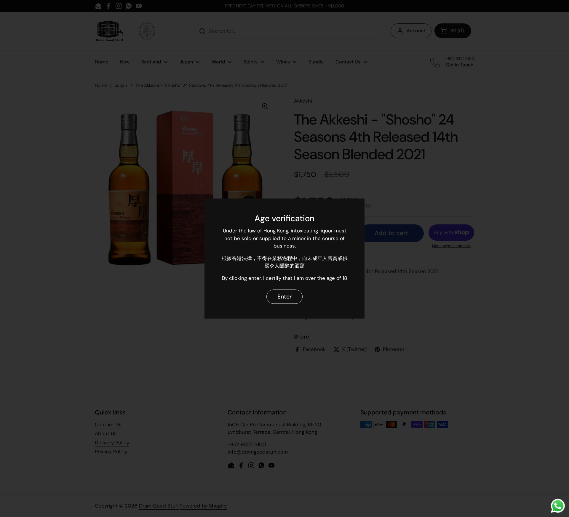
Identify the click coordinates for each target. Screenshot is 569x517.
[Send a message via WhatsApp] (558, 506)
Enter (284, 296)
